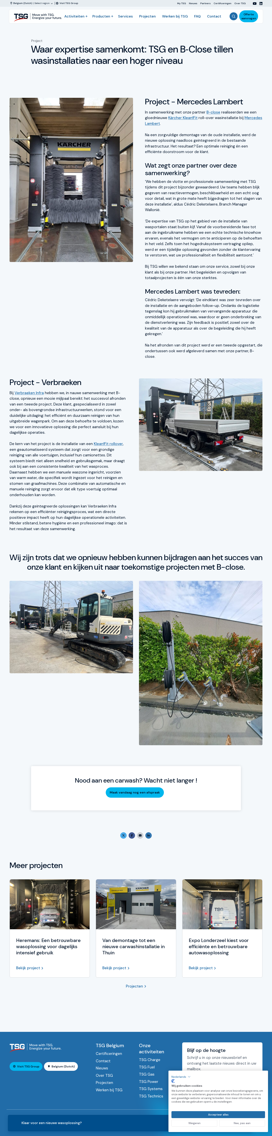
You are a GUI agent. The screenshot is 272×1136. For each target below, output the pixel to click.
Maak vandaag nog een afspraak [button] (135, 792)
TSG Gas (147, 1074)
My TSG (181, 3)
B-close (213, 112)
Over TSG (240, 3)
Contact (214, 16)
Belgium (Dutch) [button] (63, 1066)
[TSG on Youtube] (253, 3)
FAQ (197, 16)
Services (125, 16)
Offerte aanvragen (248, 16)
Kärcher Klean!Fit (183, 117)
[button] (181, 1076)
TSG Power (148, 1081)
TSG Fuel (147, 1067)
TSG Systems (151, 1088)
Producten (101, 16)
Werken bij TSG (175, 16)
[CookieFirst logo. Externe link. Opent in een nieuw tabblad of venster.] (173, 1081)
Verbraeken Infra (29, 392)
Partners (205, 3)
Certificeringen (222, 3)
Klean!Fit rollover (108, 443)
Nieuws (193, 3)
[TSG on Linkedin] (259, 3)
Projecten (147, 16)
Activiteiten (74, 16)
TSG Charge (149, 1059)
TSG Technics (151, 1096)
